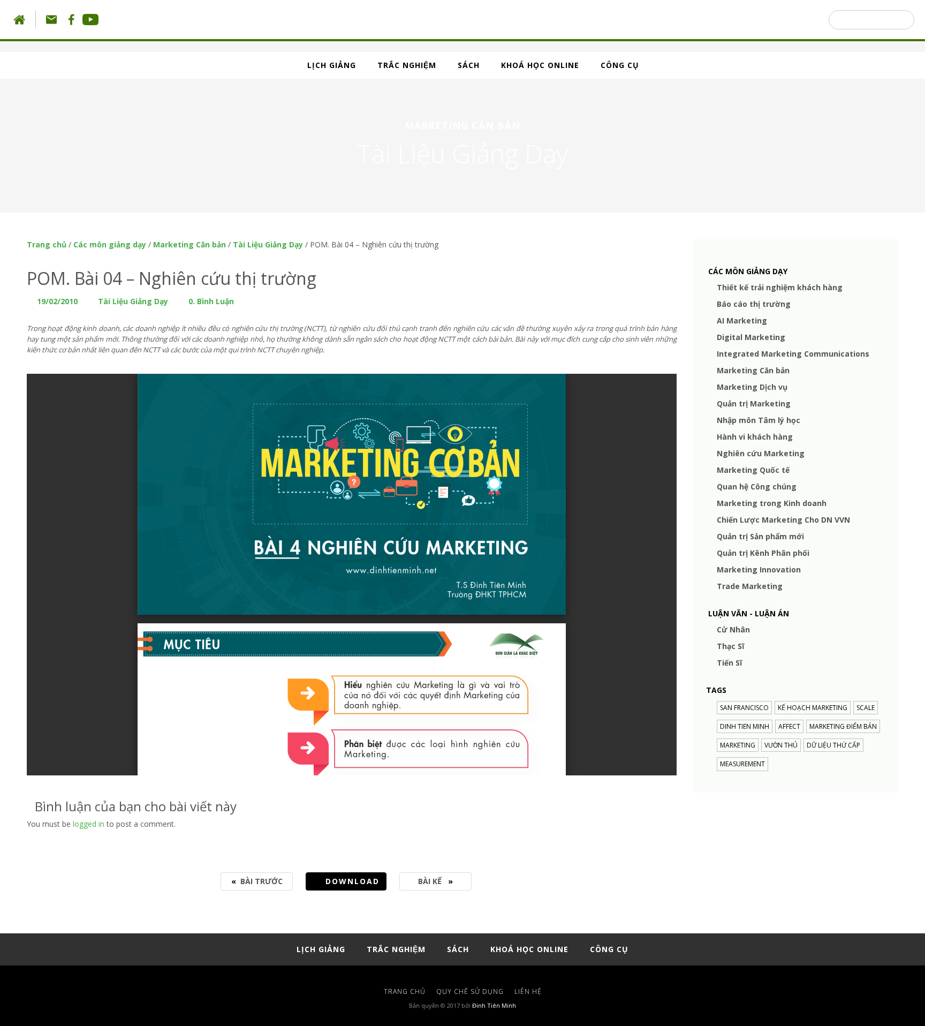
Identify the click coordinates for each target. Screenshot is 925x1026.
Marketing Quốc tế (753, 470)
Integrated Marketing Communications (793, 354)
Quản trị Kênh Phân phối (763, 553)
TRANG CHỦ (405, 991)
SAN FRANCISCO (744, 707)
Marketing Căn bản (189, 244)
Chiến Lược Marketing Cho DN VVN (783, 520)
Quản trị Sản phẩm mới (760, 536)
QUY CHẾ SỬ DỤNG (470, 991)
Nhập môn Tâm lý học (758, 420)
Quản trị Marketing (754, 403)
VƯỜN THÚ (781, 745)
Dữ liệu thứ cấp (833, 745)
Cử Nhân (733, 629)
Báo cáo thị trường (754, 304)
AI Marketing (742, 320)
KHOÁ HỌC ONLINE (540, 65)
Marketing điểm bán (843, 726)
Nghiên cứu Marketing (761, 453)
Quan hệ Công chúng (757, 486)
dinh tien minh (744, 726)
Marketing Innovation (759, 569)
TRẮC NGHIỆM (406, 65)
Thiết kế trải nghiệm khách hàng (780, 287)
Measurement (742, 763)
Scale (865, 707)
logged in (88, 824)
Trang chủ (46, 244)
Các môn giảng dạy (109, 244)
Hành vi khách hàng (755, 437)
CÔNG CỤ (620, 65)
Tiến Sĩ (729, 663)
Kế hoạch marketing (812, 707)
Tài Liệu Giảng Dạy (268, 244)
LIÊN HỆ (528, 991)
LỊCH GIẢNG (331, 65)
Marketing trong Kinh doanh (772, 503)
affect (789, 726)
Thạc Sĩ (730, 646)
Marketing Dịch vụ (752, 387)
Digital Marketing (751, 337)
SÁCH (469, 65)
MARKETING (737, 745)
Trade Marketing (750, 586)
